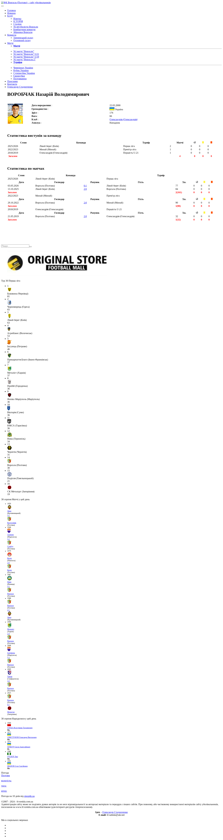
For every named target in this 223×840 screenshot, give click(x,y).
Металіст (10, 629)
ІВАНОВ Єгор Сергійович (17, 766)
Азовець (10, 535)
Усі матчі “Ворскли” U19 (26, 56)
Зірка (9, 511)
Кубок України (21, 70)
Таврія (9, 676)
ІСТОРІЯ (18, 21)
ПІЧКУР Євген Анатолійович (18, 747)
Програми (12, 81)
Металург (11, 712)
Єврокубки (19, 76)
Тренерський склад (23, 37)
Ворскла (10, 594)
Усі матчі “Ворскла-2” (24, 59)
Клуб (10, 16)
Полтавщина (20, 78)
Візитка (17, 18)
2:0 (85, 189)
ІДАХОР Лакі (12, 757)
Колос (9, 558)
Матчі (10, 43)
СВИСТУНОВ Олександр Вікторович (22, 737)
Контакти (12, 84)
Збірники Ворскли (22, 32)
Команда (11, 35)
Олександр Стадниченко (20, 87)
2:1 (8, 586)
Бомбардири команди (24, 29)
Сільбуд (10, 546)
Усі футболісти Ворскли (25, 26)
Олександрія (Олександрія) (123, 119)
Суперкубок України (24, 73)
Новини (11, 13)
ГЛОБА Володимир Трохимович (19, 728)
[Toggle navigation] (2, 6)
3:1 (8, 515)
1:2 (8, 539)
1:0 (8, 681)
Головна (11, 10)
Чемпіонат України (23, 67)
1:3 (8, 657)
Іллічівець (11, 653)
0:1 (85, 185)
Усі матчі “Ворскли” (23, 51)
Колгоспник (11, 523)
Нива (9, 582)
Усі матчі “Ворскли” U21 (26, 54)
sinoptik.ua (29, 796)
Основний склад (21, 40)
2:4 (8, 634)
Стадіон (17, 24)
